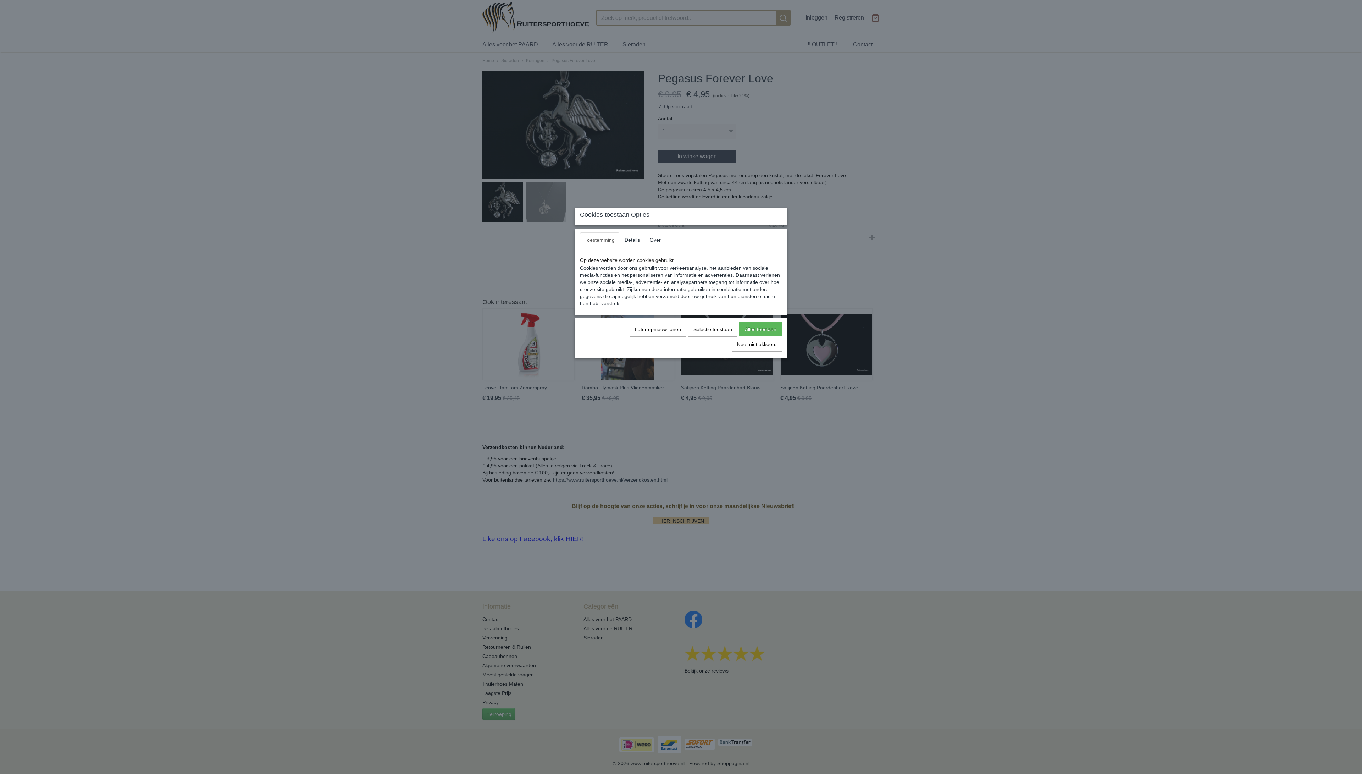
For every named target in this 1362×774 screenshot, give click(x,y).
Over (655, 240)
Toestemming (600, 240)
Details (632, 240)
